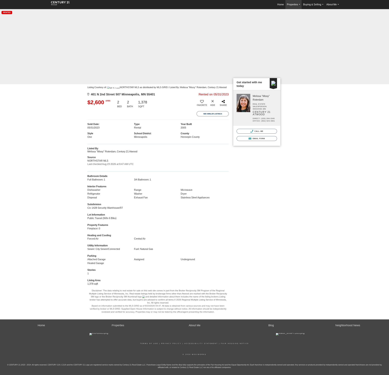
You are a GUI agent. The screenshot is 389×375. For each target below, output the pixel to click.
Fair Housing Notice (235, 343)
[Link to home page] (62, 4)
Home (280, 4)
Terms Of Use (149, 343)
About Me (333, 6)
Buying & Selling (314, 6)
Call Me (258, 131)
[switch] (202, 104)
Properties (294, 6)
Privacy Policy (171, 343)
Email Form (258, 138)
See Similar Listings (212, 114)
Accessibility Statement (201, 343)
